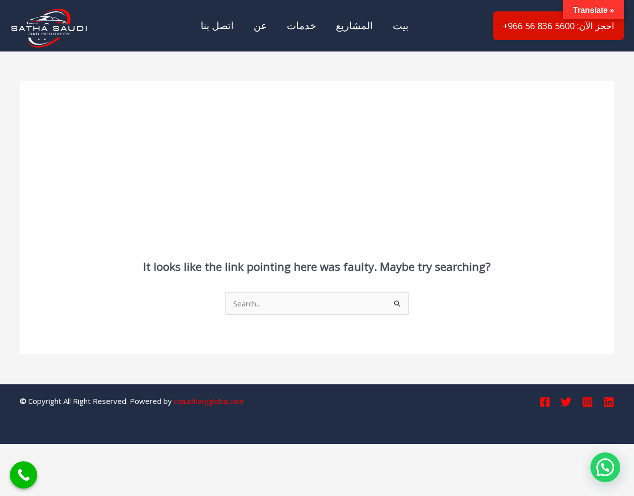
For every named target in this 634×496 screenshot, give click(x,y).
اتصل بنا (217, 25)
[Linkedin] (608, 402)
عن (260, 25)
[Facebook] (544, 402)
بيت (401, 25)
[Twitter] (566, 402)
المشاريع (354, 25)
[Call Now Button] (23, 475)
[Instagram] (587, 402)
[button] (605, 467)
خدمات (301, 25)
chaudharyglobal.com (209, 401)
